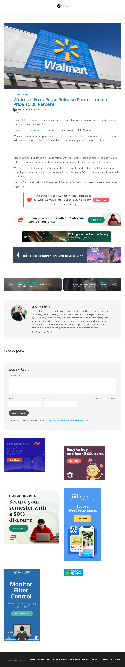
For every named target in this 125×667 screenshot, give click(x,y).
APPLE (94, 282)
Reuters (104, 140)
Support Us (101, 200)
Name (11, 398)
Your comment (15, 376)
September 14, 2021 (34, 109)
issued (41, 130)
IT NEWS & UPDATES (22, 95)
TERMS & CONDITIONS (40, 659)
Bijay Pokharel (23, 109)
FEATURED (102, 282)
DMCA (94, 659)
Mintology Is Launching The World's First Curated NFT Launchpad (34, 285)
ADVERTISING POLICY (79, 659)
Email (47, 398)
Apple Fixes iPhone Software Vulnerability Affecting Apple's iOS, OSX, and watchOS (90, 285)
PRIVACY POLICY (60, 659)
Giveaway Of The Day (110, 659)
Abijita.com (22, 660)
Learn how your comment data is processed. (67, 420)
